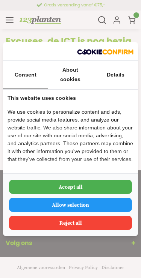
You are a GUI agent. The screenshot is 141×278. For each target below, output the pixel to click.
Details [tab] (115, 75)
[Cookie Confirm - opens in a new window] (105, 51)
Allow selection (70, 205)
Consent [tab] (25, 75)
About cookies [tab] (70, 74)
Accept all (71, 187)
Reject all (70, 223)
